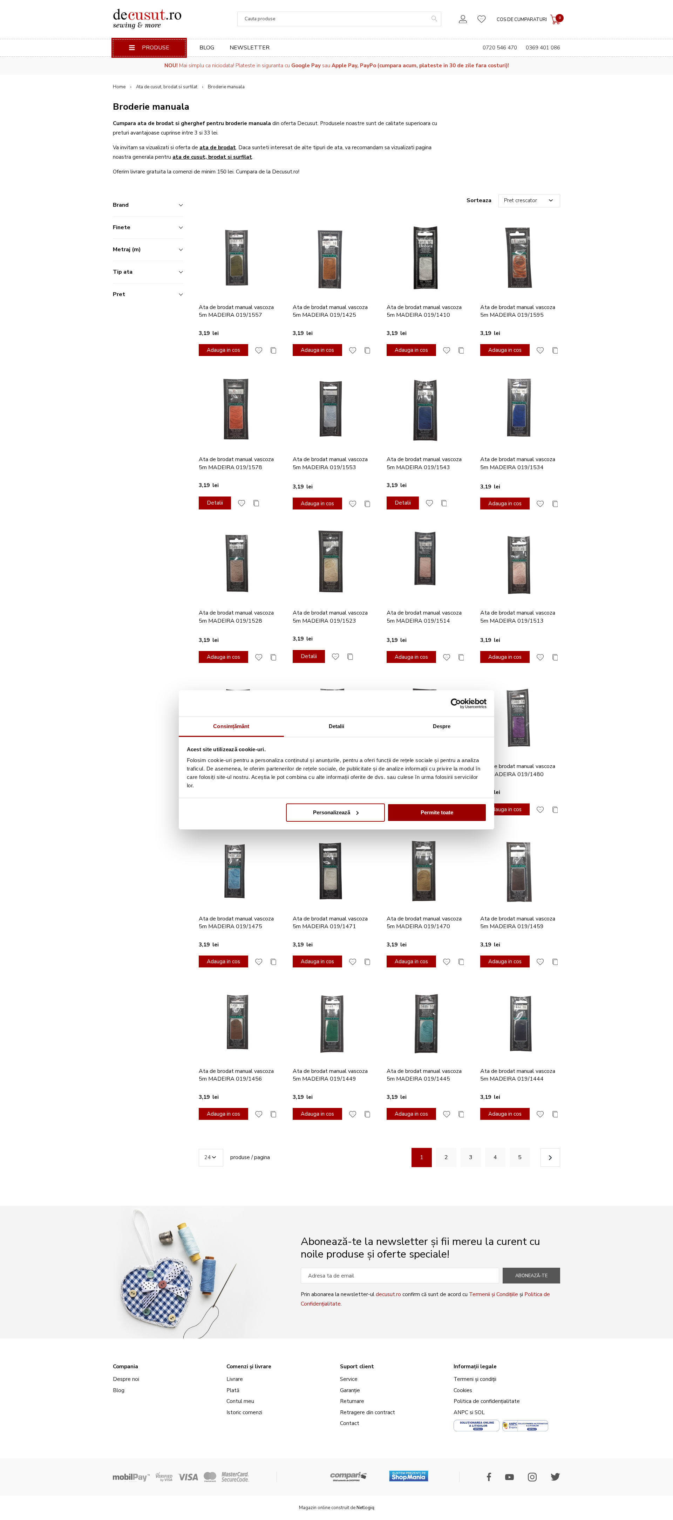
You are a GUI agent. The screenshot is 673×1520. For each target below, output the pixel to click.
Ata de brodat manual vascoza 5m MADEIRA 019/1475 (236, 922)
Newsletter (250, 48)
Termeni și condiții (475, 1379)
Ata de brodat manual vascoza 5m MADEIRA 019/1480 (517, 770)
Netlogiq (365, 1508)
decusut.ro (388, 1294)
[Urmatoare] (550, 1157)
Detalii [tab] (337, 726)
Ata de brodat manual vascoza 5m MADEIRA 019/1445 (424, 1075)
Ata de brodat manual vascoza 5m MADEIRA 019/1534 (517, 463)
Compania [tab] (125, 1366)
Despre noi (126, 1379)
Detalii (215, 502)
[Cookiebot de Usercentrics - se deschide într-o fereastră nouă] (456, 703)
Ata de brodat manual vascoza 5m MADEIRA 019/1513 (517, 616)
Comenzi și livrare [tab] (248, 1366)
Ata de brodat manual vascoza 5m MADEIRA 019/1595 (517, 311)
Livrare (234, 1379)
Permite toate (437, 812)
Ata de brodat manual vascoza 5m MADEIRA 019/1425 (330, 311)
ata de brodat (217, 147)
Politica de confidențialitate (487, 1401)
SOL (480, 1412)
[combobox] (339, 19)
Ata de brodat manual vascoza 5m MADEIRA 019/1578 (236, 463)
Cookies (463, 1390)
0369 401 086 (543, 47)
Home (119, 87)
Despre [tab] (442, 726)
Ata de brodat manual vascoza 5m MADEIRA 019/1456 (236, 1075)
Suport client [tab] (357, 1366)
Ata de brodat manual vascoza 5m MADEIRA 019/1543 (424, 463)
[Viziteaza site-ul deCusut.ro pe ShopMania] (409, 1474)
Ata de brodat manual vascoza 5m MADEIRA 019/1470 (424, 922)
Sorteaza (479, 200)
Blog (206, 48)
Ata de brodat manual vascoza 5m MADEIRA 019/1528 (236, 616)
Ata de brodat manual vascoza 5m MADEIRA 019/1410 (424, 311)
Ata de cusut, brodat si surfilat (166, 87)
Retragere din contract (367, 1412)
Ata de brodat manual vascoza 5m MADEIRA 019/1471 (330, 922)
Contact (349, 1423)
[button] (258, 350)
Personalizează (331, 812)
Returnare (352, 1401)
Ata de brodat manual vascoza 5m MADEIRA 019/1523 (330, 616)
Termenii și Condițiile (493, 1294)
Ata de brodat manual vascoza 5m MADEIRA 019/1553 (330, 463)
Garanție (350, 1390)
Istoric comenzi (244, 1412)
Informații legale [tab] (475, 1366)
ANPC (461, 1412)
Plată (232, 1390)
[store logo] (147, 19)
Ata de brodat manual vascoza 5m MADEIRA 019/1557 (236, 311)
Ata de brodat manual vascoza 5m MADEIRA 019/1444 (517, 1075)
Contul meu (240, 1401)
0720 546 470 (500, 47)
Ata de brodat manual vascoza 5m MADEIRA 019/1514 (424, 616)
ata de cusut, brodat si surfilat (212, 156)
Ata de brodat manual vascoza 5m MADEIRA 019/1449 (330, 1075)
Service (349, 1379)
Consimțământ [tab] (231, 726)
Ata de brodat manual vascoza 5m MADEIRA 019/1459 (517, 922)
